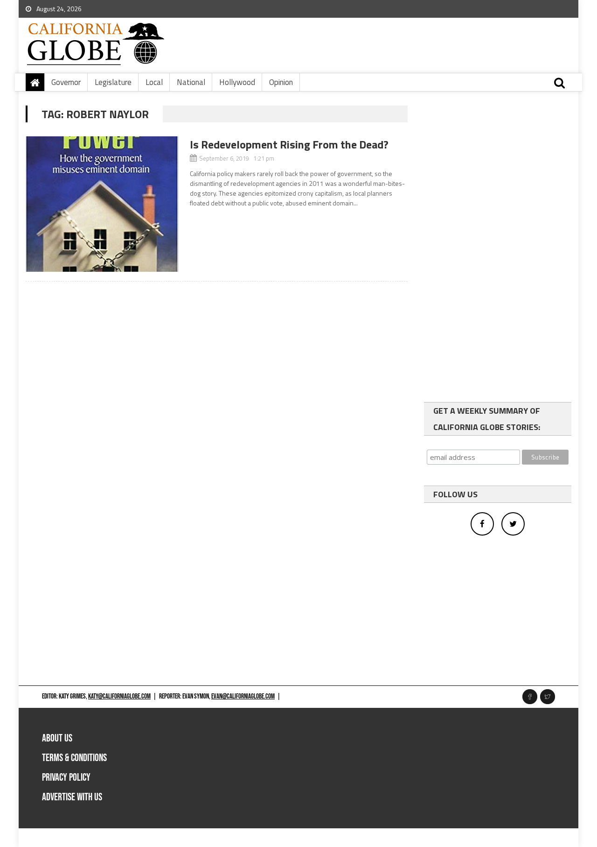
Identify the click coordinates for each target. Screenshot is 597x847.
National (191, 82)
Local (154, 82)
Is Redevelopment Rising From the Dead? (289, 144)
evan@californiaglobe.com (243, 696)
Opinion (281, 82)
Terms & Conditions (74, 758)
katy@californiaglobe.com (119, 696)
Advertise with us (72, 797)
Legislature (113, 82)
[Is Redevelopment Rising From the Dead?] (102, 204)
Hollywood (237, 82)
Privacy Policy (66, 777)
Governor (66, 82)
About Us (57, 738)
